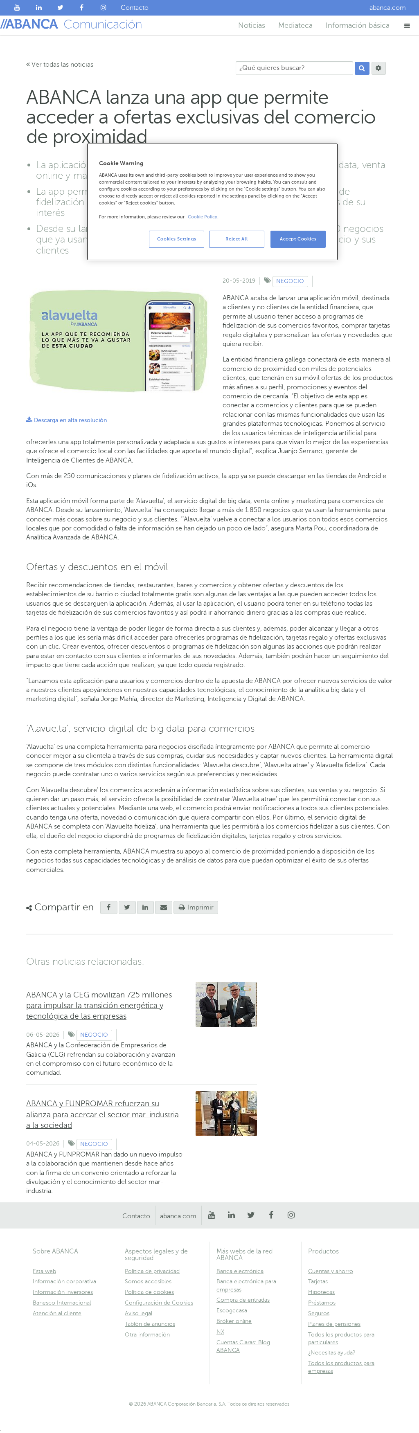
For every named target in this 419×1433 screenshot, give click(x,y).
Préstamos (322, 1303)
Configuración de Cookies (159, 1303)
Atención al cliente (57, 1313)
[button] (407, 25)
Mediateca (295, 25)
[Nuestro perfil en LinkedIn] (39, 8)
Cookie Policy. (203, 217)
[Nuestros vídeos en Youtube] (17, 8)
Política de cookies (149, 1292)
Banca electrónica (240, 1271)
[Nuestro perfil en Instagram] (103, 8)
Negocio (290, 281)
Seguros (318, 1313)
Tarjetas (318, 1281)
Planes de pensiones (334, 1324)
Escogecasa (231, 1310)
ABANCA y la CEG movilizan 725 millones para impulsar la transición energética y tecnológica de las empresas (99, 1005)
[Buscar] (362, 68)
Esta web (44, 1271)
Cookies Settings (176, 239)
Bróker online (234, 1321)
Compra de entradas (243, 1300)
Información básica (358, 25)
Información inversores (63, 1292)
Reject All (236, 239)
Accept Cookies (298, 239)
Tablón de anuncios (150, 1324)
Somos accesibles (148, 1281)
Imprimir (200, 907)
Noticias (251, 25)
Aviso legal (138, 1313)
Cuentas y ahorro (330, 1271)
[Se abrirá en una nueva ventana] (108, 907)
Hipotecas (321, 1292)
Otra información (147, 1335)
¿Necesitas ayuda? (332, 1353)
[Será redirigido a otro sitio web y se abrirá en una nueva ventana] (127, 907)
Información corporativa (64, 1281)
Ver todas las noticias (61, 64)
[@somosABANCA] (60, 8)
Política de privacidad (152, 1271)
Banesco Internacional (62, 1303)
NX (220, 1332)
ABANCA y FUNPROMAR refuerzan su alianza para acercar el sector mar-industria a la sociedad (102, 1114)
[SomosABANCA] (82, 8)
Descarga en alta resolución (66, 420)
